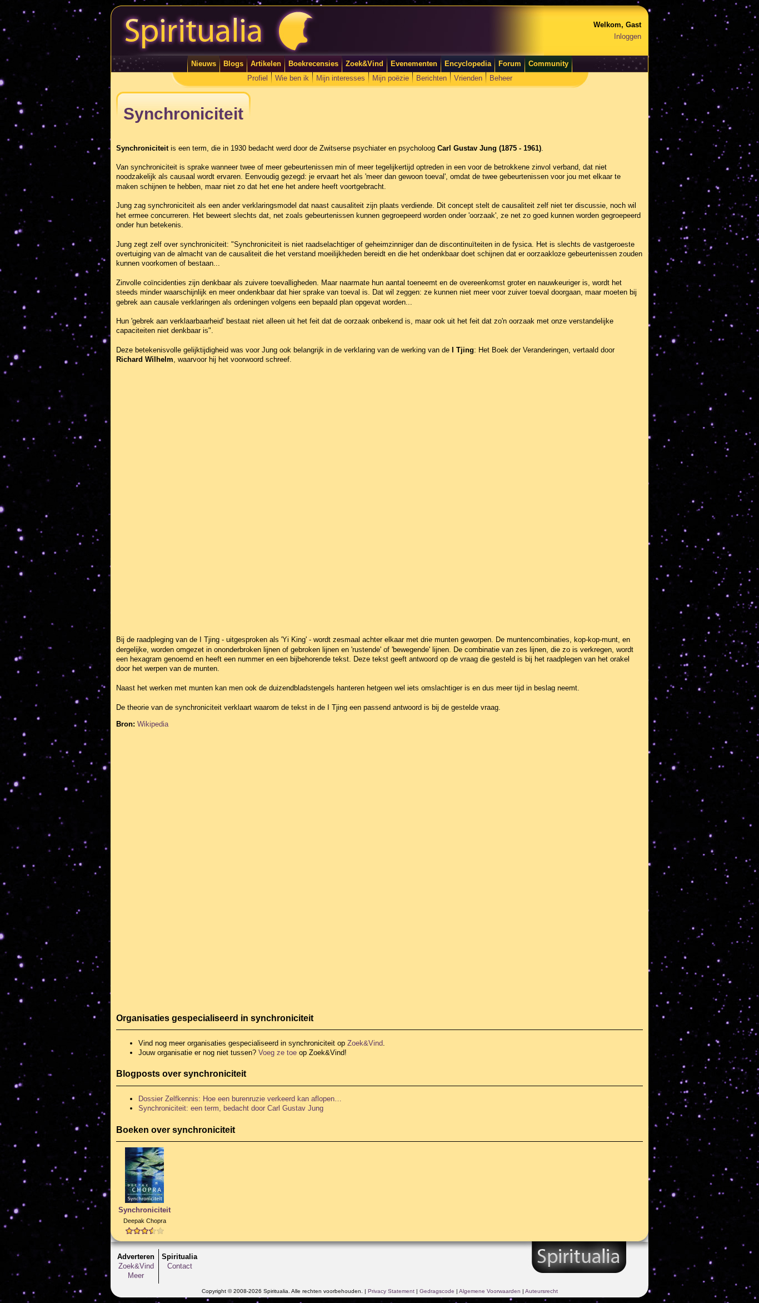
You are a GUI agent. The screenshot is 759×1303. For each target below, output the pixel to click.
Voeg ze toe (277, 1052)
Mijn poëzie (390, 78)
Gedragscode (437, 1291)
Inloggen (627, 36)
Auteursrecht (541, 1291)
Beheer (501, 78)
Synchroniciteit (144, 1210)
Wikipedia (152, 724)
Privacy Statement (391, 1291)
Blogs (233, 63)
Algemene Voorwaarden (490, 1291)
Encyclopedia (468, 63)
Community (548, 63)
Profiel (257, 78)
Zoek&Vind (364, 63)
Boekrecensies (313, 63)
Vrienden (468, 78)
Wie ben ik (292, 78)
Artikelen (266, 63)
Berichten (431, 78)
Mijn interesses (340, 78)
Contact (179, 1266)
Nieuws (203, 63)
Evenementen (414, 63)
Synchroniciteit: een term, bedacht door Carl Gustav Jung (230, 1108)
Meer (136, 1275)
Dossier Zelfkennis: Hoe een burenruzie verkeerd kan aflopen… (240, 1099)
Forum (509, 63)
